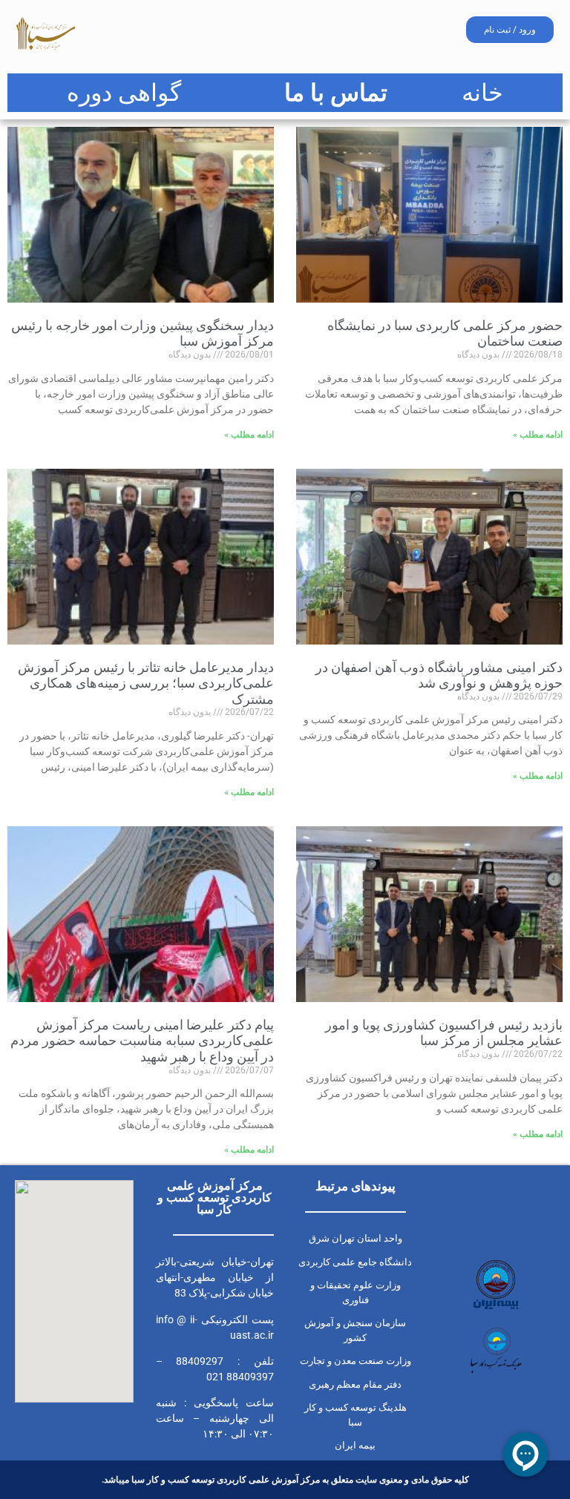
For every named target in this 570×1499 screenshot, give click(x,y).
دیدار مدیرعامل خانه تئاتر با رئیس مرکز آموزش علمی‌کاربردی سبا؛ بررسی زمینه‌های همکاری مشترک (146, 683)
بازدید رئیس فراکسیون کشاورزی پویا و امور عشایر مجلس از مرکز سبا (444, 1033)
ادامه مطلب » (538, 434)
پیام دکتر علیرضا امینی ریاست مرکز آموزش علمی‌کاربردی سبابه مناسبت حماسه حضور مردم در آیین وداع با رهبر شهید (142, 1040)
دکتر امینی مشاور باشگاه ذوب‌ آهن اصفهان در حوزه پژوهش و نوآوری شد (439, 675)
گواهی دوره (124, 93)
